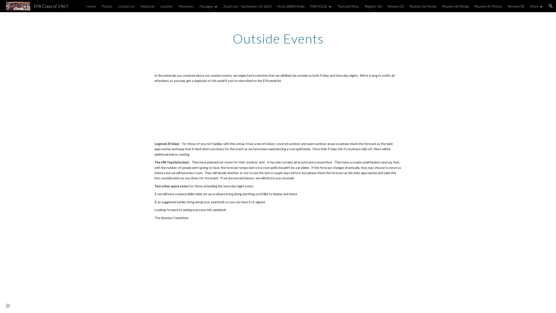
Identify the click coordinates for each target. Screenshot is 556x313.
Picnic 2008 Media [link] (290, 6)
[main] (278, 38)
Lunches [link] (166, 6)
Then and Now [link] (348, 6)
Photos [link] (107, 6)
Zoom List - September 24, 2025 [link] (247, 6)
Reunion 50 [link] (516, 6)
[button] (551, 6)
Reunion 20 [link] (395, 6)
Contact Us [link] (126, 6)
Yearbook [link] (147, 6)
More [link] (534, 6)
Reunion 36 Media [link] (423, 6)
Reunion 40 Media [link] (455, 6)
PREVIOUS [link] (318, 6)
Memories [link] (186, 6)
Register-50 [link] (373, 6)
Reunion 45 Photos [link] (488, 6)
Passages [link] (206, 6)
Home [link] (91, 6)
